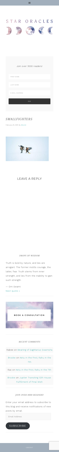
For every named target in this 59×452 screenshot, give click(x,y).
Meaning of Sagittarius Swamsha (35, 350)
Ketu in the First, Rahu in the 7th (33, 370)
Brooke (12, 357)
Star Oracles (29, 27)
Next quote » (13, 291)
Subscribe (17, 425)
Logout (29, 447)
